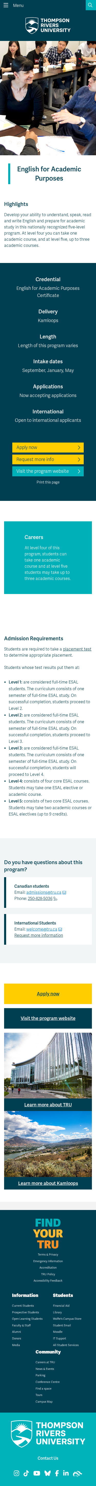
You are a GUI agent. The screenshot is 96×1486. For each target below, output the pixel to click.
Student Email (62, 1325)
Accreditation (48, 1267)
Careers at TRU (45, 1362)
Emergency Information (48, 1261)
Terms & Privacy (48, 1254)
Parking (40, 1375)
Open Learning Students (27, 1318)
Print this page (48, 482)
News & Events (45, 1369)
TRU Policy (48, 1274)
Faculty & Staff (21, 1325)
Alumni (16, 1332)
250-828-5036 (40, 898)
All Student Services (66, 1345)
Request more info (35, 459)
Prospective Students (25, 1312)
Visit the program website (42, 471)
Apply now (26, 447)
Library (57, 1312)
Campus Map (44, 1401)
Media (16, 1345)
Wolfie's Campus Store (67, 1318)
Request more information (38, 935)
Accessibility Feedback (48, 1280)
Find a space (43, 1388)
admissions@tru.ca (43, 892)
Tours (39, 1395)
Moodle (57, 1332)
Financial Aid (61, 1305)
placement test (77, 649)
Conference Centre (48, 1382)
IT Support (59, 1338)
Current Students (23, 1305)
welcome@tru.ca (41, 929)
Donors (16, 1338)
